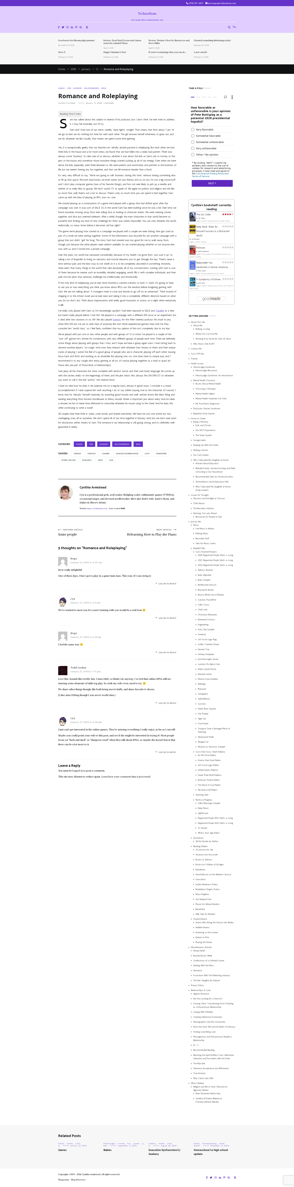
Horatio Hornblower (127, 453)
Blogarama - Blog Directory (72, 1179)
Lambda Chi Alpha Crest (209, 664)
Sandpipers (203, 694)
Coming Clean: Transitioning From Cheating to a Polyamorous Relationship (213, 1005)
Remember (200, 909)
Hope (73, 558)
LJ (59, 1146)
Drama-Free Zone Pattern (209, 760)
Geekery (77, 88)
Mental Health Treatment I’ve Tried (211, 398)
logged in (77, 770)
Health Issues (197, 363)
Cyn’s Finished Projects (206, 552)
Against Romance (201, 993)
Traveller (160, 310)
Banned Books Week (202, 955)
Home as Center (198, 418)
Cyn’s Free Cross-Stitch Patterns (210, 752)
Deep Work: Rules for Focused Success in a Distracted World (212, 231)
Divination (197, 970)
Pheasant (202, 689)
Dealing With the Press (203, 965)
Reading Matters (200, 846)
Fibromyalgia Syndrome (204, 367)
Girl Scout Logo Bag (207, 639)
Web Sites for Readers (205, 914)
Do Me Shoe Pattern (207, 755)
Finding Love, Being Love (204, 1032)
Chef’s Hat (202, 609)
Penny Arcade (68, 460)
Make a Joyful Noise (207, 669)
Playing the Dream (204, 942)
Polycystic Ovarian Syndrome (206, 408)
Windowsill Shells (206, 737)
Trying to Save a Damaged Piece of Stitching (214, 730)
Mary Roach (202, 271)
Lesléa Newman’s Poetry (207, 884)
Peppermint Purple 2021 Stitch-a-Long (215, 818)
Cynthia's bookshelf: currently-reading (211, 207)
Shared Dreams (200, 919)
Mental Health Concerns (204, 380)
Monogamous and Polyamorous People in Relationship (212, 1038)
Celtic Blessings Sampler (209, 803)
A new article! (200, 52)
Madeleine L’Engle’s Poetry (208, 889)
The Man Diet (199, 1063)
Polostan (200, 247)
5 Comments (109, 103)
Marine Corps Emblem (208, 679)
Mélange (201, 684)
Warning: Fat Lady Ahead (205, 513)
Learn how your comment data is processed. (126, 776)
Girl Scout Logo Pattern (208, 765)
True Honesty (199, 1073)
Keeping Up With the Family (206, 445)
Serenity (117, 319)
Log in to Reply (167, 583)
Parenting (161, 453)
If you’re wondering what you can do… (167, 52)
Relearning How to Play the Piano (151, 532)
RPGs (103, 88)
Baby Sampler (204, 580)
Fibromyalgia (109, 1143)
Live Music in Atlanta (205, 528)
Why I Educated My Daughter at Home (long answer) (213, 488)
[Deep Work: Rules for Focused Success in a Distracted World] (193, 232)
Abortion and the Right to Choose (209, 498)
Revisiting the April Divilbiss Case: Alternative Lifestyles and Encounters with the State (213, 1057)
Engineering (203, 624)
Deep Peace (203, 808)
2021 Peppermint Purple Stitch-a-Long (215, 560)
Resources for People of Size (209, 517)
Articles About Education (207, 463)
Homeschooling (209, 1143)
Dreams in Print (202, 937)
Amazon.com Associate (207, 854)
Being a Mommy (200, 422)
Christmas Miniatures (207, 614)
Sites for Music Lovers (206, 543)
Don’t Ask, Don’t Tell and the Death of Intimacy (214, 1027)
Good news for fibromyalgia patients (76, 40)
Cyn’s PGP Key (197, 353)
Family (61, 88)
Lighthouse (203, 813)
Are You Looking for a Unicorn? (207, 998)
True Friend (203, 723)
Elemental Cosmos (206, 619)
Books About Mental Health (208, 383)
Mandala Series (205, 674)
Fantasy (92, 453)
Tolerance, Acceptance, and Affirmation (211, 1068)
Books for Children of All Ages (210, 864)
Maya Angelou (202, 894)
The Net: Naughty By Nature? (206, 980)
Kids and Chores (203, 425)
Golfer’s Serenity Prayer (208, 644)
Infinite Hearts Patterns (208, 770)
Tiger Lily (202, 718)
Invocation (200, 879)
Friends (194, 358)
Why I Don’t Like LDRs (203, 1078)
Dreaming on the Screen (207, 932)
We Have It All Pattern (207, 790)
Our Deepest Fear (203, 899)
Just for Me (196, 521)
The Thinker (203, 713)
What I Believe (197, 1083)
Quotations (198, 838)
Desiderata (200, 869)
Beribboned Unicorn (207, 585)
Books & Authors (204, 859)
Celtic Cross (203, 604)
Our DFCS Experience (205, 430)
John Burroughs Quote (208, 659)
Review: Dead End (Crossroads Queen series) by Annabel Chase (122, 42)
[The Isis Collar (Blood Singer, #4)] (193, 220)
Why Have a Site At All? (204, 344)
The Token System (204, 435)
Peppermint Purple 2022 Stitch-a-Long (215, 823)
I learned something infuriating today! (212, 40)
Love (147, 453)
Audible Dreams (202, 927)
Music (196, 525)
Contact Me (196, 348)
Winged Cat (203, 742)
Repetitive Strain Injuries (204, 413)
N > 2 (195, 1045)
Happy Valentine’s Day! (114, 52)
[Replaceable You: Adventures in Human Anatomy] (193, 268)
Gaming (105, 453)
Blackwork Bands (206, 590)
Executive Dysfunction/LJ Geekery (164, 1152)
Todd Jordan (78, 667)
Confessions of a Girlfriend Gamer (208, 960)
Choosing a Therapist (206, 389)
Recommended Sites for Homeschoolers (214, 476)
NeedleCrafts (199, 548)
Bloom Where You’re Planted (211, 595)
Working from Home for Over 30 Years (213, 339)
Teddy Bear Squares (207, 708)
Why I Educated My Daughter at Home (210, 460)
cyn (72, 598)
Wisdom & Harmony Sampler (211, 747)
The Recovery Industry (203, 508)
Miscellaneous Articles (201, 947)
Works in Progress (204, 800)
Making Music (202, 533)
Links (77, 1143)
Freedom (202, 634)
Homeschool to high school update (211, 1152)
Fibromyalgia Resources (206, 370)
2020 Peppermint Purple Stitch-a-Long (215, 555)
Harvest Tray (203, 649)
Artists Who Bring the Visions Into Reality (215, 922)
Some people (70, 532)
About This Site (198, 322)
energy (77, 453)
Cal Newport (196, 239)
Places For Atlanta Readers (208, 904)
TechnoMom (147, 13)
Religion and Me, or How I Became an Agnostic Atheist (210, 1088)
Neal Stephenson (203, 251)
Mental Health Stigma (205, 393)
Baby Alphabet (204, 575)
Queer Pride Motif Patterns (209, 775)
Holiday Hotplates (206, 654)
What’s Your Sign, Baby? (209, 833)
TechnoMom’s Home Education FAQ (212, 481)
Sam (111, 460)
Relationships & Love (200, 990)
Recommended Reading (204, 1050)
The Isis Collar (203, 214)
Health (161, 1143)
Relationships (91, 88)
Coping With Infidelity (203, 1012)
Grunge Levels (199, 440)
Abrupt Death (199, 950)
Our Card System (201, 455)
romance (87, 460)
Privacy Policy (197, 985)
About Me (197, 325)
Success (202, 704)
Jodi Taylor (201, 283)
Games (70, 1143)
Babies (107, 1150)
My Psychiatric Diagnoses (207, 403)
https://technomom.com (97, 508)
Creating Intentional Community (207, 1017)
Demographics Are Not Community (209, 1022)
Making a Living (203, 329)
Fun (69, 88)
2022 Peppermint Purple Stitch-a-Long (215, 565)
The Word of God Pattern (209, 785)
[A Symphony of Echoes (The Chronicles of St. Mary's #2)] (193, 285)
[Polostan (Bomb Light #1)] (193, 253)
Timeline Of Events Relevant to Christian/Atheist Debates (209, 1100)
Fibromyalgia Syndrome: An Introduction (214, 375)
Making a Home (200, 450)
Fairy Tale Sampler (206, 629)
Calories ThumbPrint (207, 600)
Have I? (62, 52)
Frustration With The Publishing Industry (211, 975)
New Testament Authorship (208, 1093)
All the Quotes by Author (207, 841)
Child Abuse (198, 503)
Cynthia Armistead (66, 103)
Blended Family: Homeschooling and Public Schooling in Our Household (216, 470)
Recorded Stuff (202, 538)
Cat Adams (201, 218)
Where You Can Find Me (206, 334)
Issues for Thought (200, 495)
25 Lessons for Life (204, 849)
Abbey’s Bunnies (205, 570)
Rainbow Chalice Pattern (209, 780)
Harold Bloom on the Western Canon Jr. (214, 874)
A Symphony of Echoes (208, 279)
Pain (105, 1146)
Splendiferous (204, 698)
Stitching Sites (202, 795)
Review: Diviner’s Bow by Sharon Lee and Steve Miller (169, 42)
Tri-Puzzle (202, 828)
